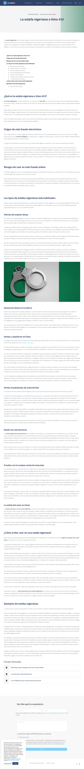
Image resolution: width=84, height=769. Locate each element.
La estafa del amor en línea (17, 79)
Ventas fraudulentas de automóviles (20, 72)
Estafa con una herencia (16, 75)
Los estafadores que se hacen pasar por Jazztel (26, 680)
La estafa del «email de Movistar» (21, 674)
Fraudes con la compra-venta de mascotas (22, 77)
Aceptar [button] (15, 763)
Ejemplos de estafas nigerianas (15, 83)
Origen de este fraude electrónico (16, 58)
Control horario (67, 3)
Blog (75, 3)
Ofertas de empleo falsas (17, 66)
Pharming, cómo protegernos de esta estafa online (27, 667)
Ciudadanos (49, 3)
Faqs (58, 3)
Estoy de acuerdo (24, 737)
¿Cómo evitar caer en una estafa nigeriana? (19, 81)
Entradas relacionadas (16, 86)
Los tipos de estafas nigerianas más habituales (20, 63)
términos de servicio (62, 713)
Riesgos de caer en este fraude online (17, 61)
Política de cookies (51, 763)
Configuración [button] (8, 763)
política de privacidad (48, 713)
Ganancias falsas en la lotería (18, 68)
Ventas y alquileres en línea (17, 70)
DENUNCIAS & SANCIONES (48, 14)
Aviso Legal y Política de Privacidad (36, 763)
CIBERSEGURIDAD (33, 14)
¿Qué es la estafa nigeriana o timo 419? (18, 55)
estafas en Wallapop (28, 343)
